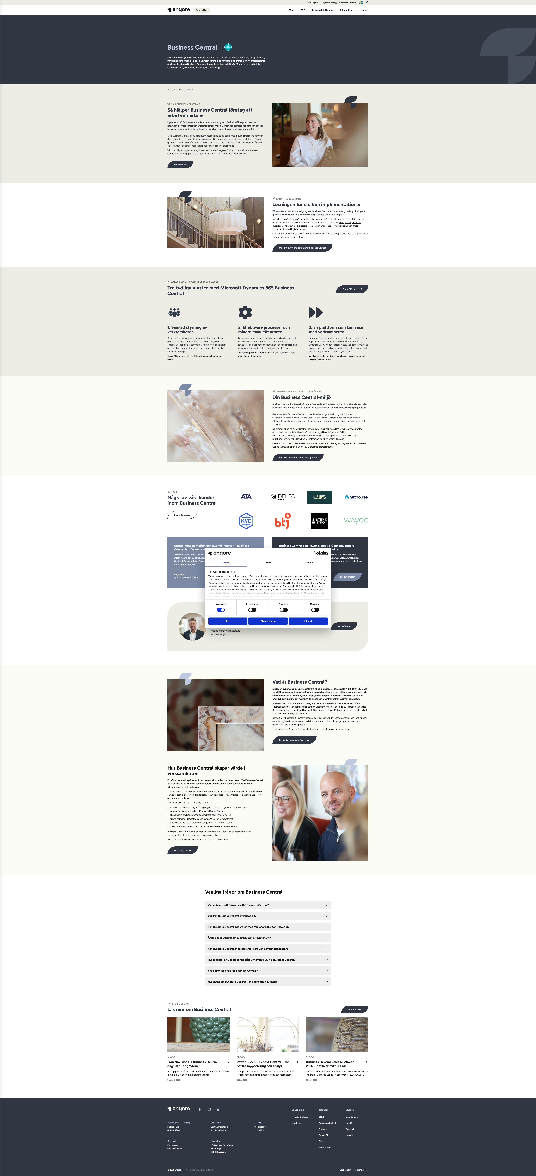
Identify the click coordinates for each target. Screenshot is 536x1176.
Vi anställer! (202, 10)
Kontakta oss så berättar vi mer (294, 740)
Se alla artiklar (355, 1009)
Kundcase (343, 3)
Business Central (327, 1123)
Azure (346, 710)
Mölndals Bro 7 (174, 1127)
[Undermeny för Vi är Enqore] (319, 3)
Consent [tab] (226, 562)
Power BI (322, 710)
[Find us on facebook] (200, 1109)
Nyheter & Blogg (330, 3)
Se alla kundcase (182, 515)
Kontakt (364, 10)
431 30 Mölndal (174, 1130)
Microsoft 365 (335, 417)
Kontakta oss (180, 164)
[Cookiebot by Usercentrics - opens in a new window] (315, 553)
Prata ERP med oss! (352, 289)
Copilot (357, 710)
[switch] (252, 610)
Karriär (353, 3)
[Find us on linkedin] (218, 1109)
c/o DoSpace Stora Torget (222, 1145)
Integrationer (346, 10)
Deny (227, 621)
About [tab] (310, 562)
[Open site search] (367, 2)
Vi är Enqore (312, 3)
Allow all (308, 621)
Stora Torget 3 (217, 1148)
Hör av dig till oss (182, 850)
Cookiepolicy (345, 1170)
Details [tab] (268, 562)
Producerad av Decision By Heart (199, 1170)
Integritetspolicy (361, 1170)
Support (350, 1129)
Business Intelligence (322, 10)
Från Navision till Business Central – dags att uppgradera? (194, 1064)
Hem (169, 90)
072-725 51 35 (218, 635)
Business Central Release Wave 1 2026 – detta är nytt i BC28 (330, 1064)
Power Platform (335, 710)
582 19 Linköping (218, 1152)
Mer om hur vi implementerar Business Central (302, 247)
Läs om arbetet (347, 576)
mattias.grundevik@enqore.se (225, 630)
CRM (291, 10)
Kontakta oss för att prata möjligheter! (298, 457)
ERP (303, 10)
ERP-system (242, 807)
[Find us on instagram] (209, 1109)
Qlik (321, 1141)
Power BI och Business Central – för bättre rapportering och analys (263, 1064)
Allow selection (268, 621)
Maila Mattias (344, 626)
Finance (323, 1129)
